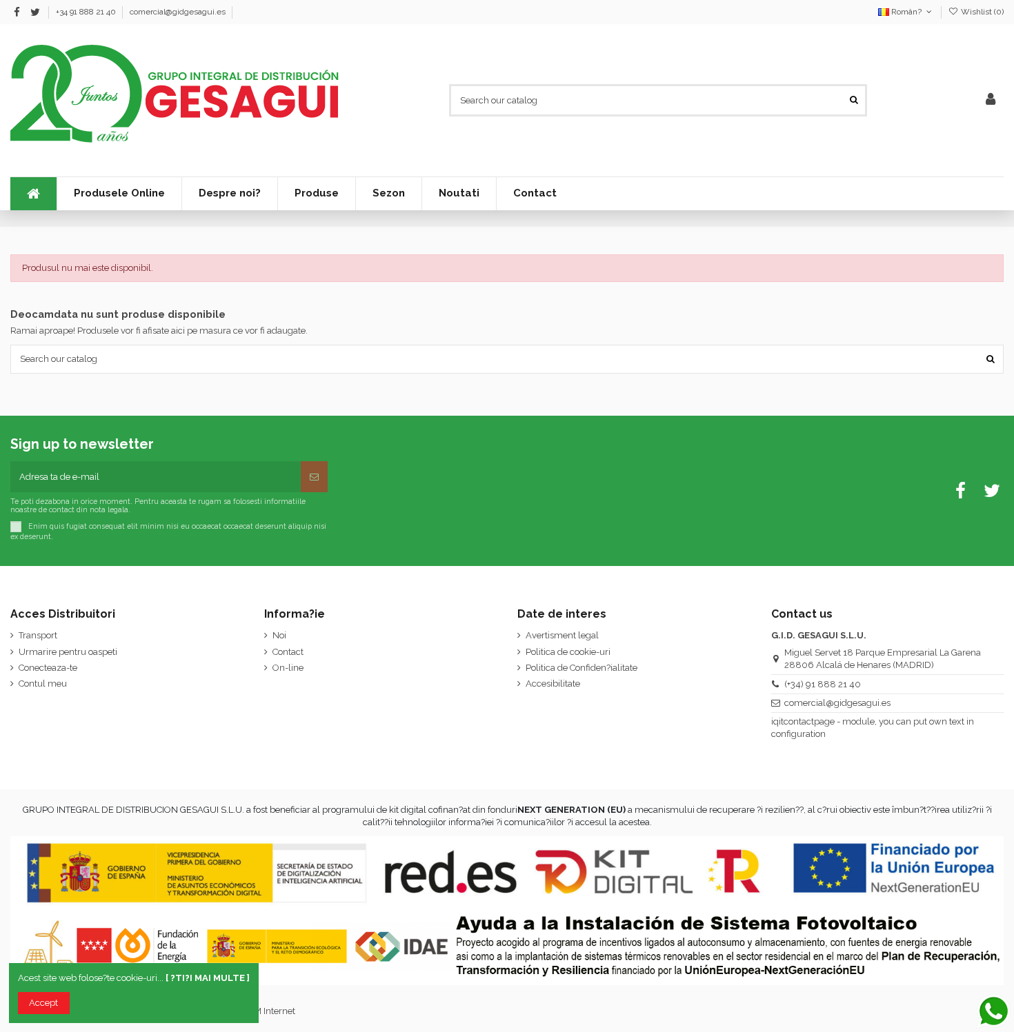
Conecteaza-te (48, 667)
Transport (38, 635)
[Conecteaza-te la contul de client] (991, 100)
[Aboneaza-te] (314, 477)
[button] (388, 193)
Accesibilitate (553, 683)
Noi (279, 635)
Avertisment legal (562, 635)
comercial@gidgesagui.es (178, 12)
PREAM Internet (262, 1011)
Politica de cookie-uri (568, 652)
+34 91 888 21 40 (87, 12)
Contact (288, 652)
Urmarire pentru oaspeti (68, 652)
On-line (288, 667)
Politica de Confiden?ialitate (581, 667)
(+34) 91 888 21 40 (822, 684)
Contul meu (43, 683)
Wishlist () (981, 12)
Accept (43, 1003)
